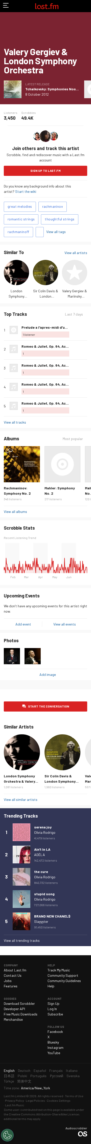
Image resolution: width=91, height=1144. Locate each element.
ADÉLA (39, 854)
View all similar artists (20, 799)
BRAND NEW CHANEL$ (52, 916)
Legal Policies (35, 1100)
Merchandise (13, 1019)
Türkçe (9, 1081)
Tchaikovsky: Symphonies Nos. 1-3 (54, 89)
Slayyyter (41, 921)
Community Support (63, 975)
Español (40, 1070)
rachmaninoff (18, 232)
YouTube (54, 1053)
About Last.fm (15, 970)
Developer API (14, 1009)
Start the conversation (48, 706)
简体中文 (24, 1081)
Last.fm (46, 6)
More (85, 330)
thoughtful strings (59, 219)
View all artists (75, 253)
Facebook (55, 1031)
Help (51, 986)
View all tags (56, 232)
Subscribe (55, 1014)
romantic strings (21, 219)
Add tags (40, 232)
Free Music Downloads (20, 1014)
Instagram (55, 1047)
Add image (47, 674)
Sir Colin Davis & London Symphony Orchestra (60, 781)
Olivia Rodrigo (44, 832)
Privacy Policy (14, 1100)
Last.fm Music (14, 1105)
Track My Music (59, 970)
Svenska (73, 1076)
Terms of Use (74, 1096)
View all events (64, 624)
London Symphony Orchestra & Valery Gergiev (19, 781)
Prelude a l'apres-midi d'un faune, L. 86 (54, 327)
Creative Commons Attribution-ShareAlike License (44, 1114)
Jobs (8, 981)
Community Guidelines (64, 981)
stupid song (44, 894)
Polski (22, 1076)
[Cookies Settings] (7, 1135)
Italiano (72, 1070)
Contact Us (12, 975)
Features (10, 986)
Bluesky (53, 1042)
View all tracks (15, 422)
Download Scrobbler (19, 1003)
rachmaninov (52, 206)
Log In (52, 1009)
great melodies (20, 206)
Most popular (73, 438)
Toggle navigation (6, 6)
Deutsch (24, 1070)
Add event (23, 624)
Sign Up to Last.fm (45, 170)
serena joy (43, 827)
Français (56, 1070)
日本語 (9, 1076)
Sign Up (53, 1003)
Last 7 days (74, 314)
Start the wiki (25, 191)
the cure (41, 871)
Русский (56, 1076)
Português (38, 1076)
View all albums (15, 511)
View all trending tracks (22, 940)
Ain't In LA (42, 849)
